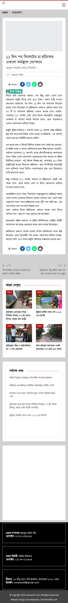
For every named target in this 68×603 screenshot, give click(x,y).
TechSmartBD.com (48, 600)
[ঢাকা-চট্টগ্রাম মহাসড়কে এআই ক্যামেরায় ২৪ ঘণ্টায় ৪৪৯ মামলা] (49, 333)
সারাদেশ (9, 292)
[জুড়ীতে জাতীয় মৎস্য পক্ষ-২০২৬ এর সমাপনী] (49, 299)
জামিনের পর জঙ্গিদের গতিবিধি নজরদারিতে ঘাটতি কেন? (31, 385)
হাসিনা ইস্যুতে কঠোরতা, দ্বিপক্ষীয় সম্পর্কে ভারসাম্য (30, 377)
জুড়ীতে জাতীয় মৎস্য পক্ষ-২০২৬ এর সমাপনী (27, 415)
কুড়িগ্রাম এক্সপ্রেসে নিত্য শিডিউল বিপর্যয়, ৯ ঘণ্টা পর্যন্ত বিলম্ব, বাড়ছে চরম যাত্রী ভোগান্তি (33, 406)
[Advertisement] (34, 483)
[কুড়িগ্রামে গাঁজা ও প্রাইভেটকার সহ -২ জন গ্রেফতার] (19, 333)
